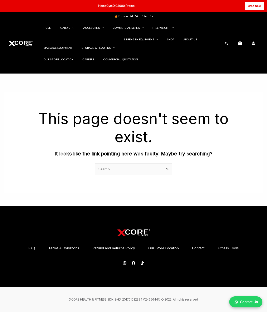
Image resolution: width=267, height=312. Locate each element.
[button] (72, 28)
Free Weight (161, 27)
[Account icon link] (253, 43)
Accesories (91, 27)
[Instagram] (125, 263)
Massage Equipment (58, 47)
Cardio (65, 27)
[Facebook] (133, 263)
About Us (190, 39)
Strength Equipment (139, 39)
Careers (88, 59)
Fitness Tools (228, 248)
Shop (170, 39)
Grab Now (254, 5)
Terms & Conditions (63, 248)
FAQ (31, 248)
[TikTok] (142, 263)
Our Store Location (58, 59)
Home (47, 27)
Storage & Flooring (96, 47)
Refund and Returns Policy (113, 248)
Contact (198, 248)
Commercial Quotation (120, 59)
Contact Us (249, 302)
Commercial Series (126, 27)
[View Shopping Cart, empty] (240, 43)
